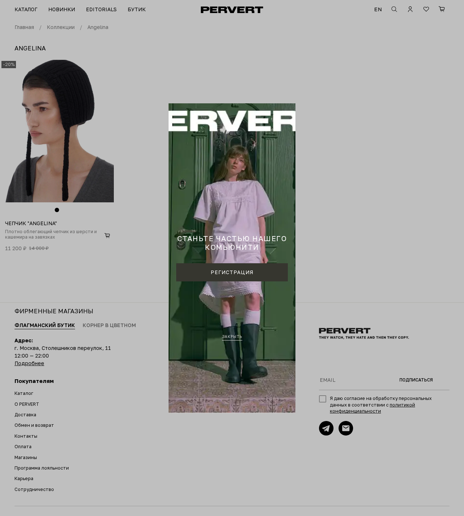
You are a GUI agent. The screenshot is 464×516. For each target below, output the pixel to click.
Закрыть (232, 336)
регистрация (232, 272)
